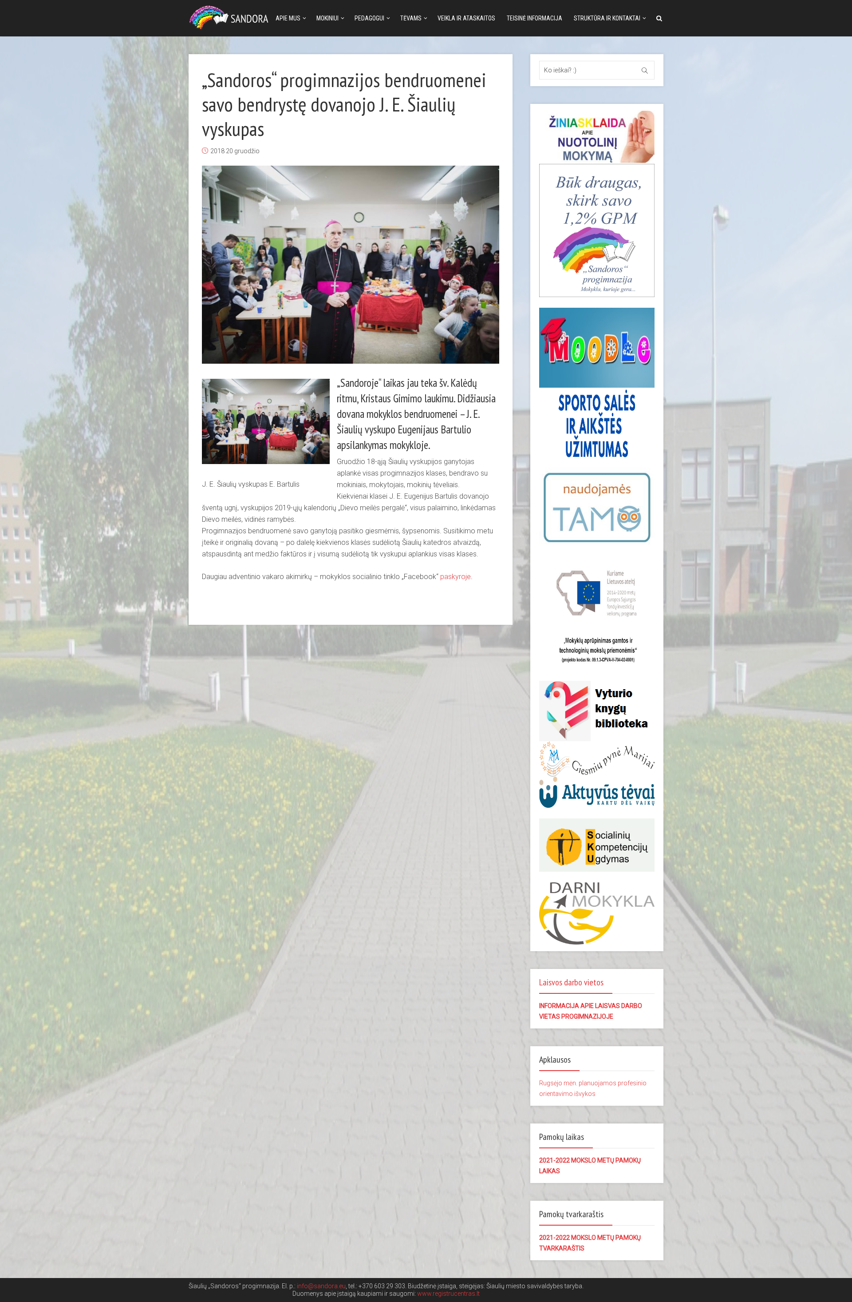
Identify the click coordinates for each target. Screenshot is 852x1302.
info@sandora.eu (321, 1286)
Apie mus (288, 18)
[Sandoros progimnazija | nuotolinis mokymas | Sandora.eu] (231, 16)
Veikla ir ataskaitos (466, 18)
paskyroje (455, 576)
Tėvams (411, 18)
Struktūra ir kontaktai (607, 18)
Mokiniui (327, 18)
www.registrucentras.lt (448, 1293)
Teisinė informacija (534, 18)
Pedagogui (369, 18)
